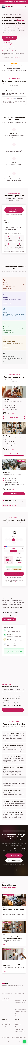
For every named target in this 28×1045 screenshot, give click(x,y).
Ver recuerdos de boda (8, 288)
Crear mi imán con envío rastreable (13, 710)
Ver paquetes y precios (14, 860)
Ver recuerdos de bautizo (8, 317)
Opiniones (17, 1026)
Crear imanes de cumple (8, 332)
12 (13, 539)
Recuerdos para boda (20, 993)
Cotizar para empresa (8, 361)
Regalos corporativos (6, 1024)
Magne (5, 983)
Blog (16, 1022)
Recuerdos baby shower (20, 1009)
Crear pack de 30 (14, 493)
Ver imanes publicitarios (8, 505)
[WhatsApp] (24, 1041)
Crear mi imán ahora (9, 37)
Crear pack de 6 (14, 417)
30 (17, 539)
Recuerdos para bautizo (20, 1002)
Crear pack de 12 (14, 453)
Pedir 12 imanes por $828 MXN (14, 574)
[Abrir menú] (25, 6)
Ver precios (7, 42)
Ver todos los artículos (7, 890)
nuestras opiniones (9, 98)
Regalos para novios (19, 1015)
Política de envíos (19, 1029)
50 (21, 539)
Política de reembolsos (20, 1031)
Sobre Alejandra (18, 1024)
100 (14, 542)
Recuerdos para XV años (20, 1000)
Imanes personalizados (7, 993)
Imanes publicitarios (6, 998)
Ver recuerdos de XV (7, 303)
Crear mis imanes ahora (14, 855)
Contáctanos (17, 57)
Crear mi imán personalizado (13, 210)
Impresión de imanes (6, 1000)
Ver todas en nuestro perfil (8, 102)
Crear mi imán (5, 1026)
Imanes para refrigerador (7, 996)
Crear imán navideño (7, 347)
